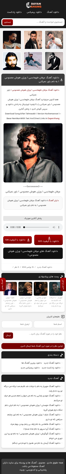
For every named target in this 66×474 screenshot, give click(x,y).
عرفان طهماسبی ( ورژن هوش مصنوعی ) (28, 90)
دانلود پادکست (14, 12)
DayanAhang (54, 118)
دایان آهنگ (53, 200)
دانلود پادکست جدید (51, 368)
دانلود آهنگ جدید (44, 267)
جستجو (7, 22)
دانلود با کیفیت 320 (48, 241)
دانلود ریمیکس (34, 12)
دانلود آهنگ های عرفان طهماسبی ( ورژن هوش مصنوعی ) (33, 253)
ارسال (8, 335)
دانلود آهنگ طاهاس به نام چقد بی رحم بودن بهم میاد (35, 424)
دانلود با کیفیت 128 (15, 240)
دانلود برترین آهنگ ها (31, 363)
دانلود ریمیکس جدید (30, 368)
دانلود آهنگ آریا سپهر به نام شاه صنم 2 (41, 429)
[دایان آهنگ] (33, 5)
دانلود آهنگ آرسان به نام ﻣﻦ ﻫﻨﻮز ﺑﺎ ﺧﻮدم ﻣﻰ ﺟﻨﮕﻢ (36, 443)
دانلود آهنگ (53, 12)
